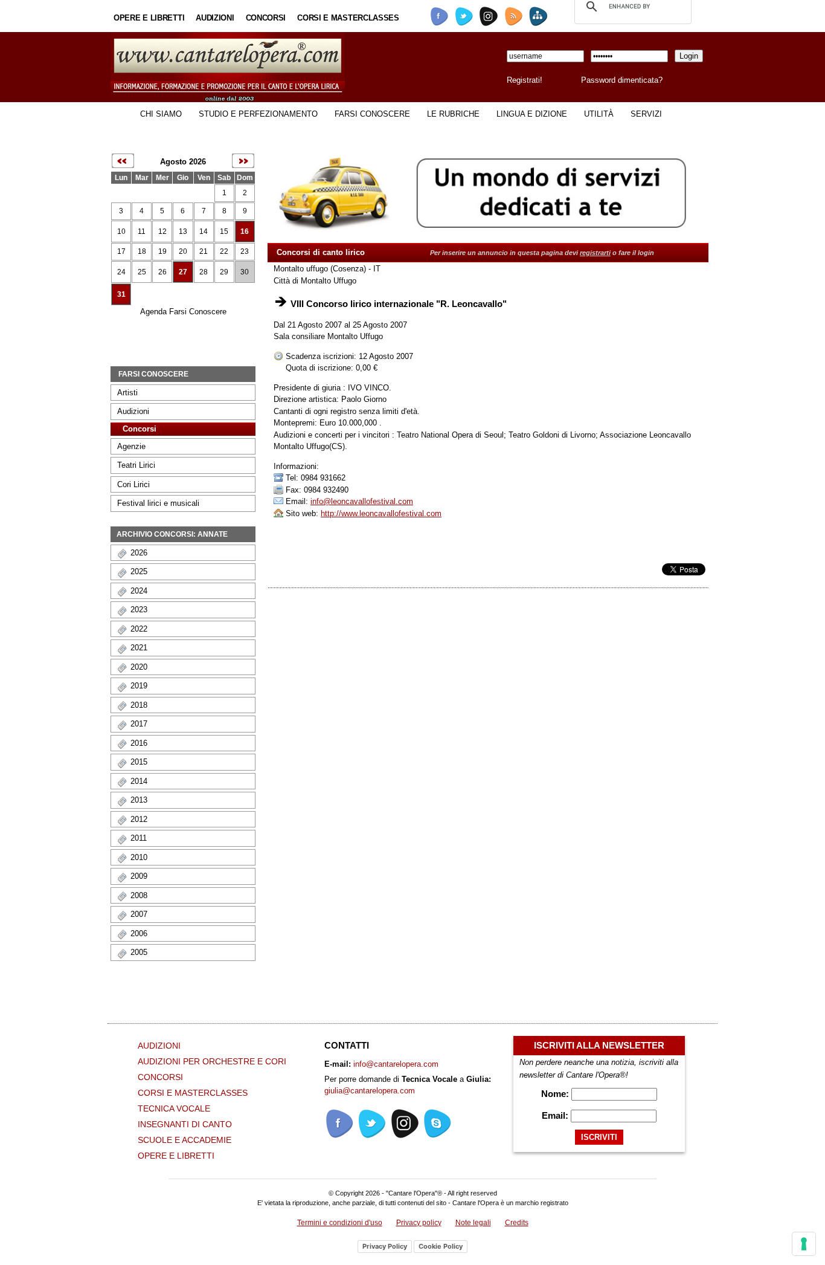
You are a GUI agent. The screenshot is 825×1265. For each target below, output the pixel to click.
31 (121, 294)
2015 (138, 761)
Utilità (599, 113)
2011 (138, 838)
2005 (138, 952)
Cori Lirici (133, 484)
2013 (138, 799)
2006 (138, 933)
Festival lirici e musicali (158, 503)
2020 (138, 666)
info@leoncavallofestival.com (361, 501)
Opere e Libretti (149, 17)
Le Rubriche (453, 113)
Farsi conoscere (372, 113)
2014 (138, 781)
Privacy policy (418, 1222)
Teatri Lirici (136, 465)
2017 (138, 723)
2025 (138, 571)
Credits (516, 1222)
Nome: (556, 1094)
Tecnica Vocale (174, 1108)
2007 (138, 914)
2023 (138, 609)
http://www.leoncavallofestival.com (381, 513)
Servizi (646, 113)
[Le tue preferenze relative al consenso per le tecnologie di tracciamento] (803, 1243)
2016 (138, 743)
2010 (138, 857)
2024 (138, 590)
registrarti (595, 252)
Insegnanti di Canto (185, 1124)
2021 (138, 647)
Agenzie (131, 446)
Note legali (473, 1222)
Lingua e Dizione (531, 113)
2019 (138, 685)
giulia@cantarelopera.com (369, 1090)
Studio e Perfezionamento (258, 113)
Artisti (127, 392)
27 (183, 272)
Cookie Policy (441, 1246)
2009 (138, 876)
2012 (138, 819)
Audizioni (215, 17)
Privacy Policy (384, 1246)
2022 (138, 628)
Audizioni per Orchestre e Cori (212, 1061)
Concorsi (266, 17)
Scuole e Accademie (184, 1140)
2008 (138, 895)
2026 (138, 552)
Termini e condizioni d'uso (339, 1222)
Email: (556, 1115)
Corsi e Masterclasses (348, 17)
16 (244, 231)
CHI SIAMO (161, 113)
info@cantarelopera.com (395, 1064)
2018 (138, 705)
